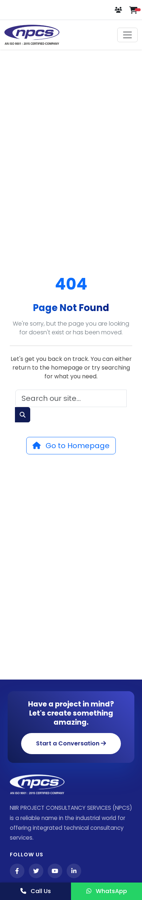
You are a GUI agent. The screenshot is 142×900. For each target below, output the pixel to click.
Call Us (40, 891)
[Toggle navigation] (127, 35)
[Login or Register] (119, 10)
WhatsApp (110, 891)
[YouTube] (55, 871)
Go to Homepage (77, 446)
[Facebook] (17, 871)
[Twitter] (36, 871)
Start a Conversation (68, 743)
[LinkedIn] (74, 871)
